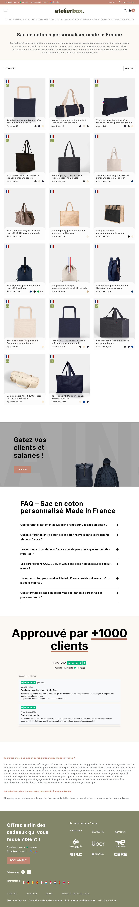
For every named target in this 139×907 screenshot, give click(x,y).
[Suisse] (68, 882)
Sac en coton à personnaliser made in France (114, 19)
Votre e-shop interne (76, 894)
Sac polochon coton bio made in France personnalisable (69, 121)
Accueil (8, 19)
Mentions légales (16, 900)
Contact (12, 894)
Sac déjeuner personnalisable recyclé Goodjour (23, 286)
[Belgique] (33, 882)
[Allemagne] (28, 882)
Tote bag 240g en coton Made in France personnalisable (68, 341)
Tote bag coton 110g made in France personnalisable (23, 341)
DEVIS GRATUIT (18, 860)
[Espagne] (37, 882)
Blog (49, 894)
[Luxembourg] (46, 882)
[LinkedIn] (29, 872)
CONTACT (112, 2)
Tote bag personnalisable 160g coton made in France (24, 121)
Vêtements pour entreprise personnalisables (34, 19)
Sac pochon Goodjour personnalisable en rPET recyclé (69, 286)
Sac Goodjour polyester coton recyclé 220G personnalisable (23, 231)
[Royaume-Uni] (64, 882)
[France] (24, 882)
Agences (32, 894)
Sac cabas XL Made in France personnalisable (68, 397)
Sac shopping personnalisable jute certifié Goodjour (68, 231)
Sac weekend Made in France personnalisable (112, 341)
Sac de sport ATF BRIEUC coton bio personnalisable (24, 397)
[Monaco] (50, 882)
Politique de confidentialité (80, 900)
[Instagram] (23, 872)
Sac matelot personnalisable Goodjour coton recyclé (112, 286)
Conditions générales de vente (46, 900)
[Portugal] (59, 882)
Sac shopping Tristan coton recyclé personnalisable (66, 176)
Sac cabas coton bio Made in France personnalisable (23, 176)
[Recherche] (125, 10)
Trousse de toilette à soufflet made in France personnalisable (114, 121)
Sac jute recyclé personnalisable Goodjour (110, 231)
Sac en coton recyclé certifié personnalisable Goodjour (112, 176)
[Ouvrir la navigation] (5, 10)
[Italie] (41, 882)
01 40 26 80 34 (128, 2)
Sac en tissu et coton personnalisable (74, 19)
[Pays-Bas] (55, 882)
